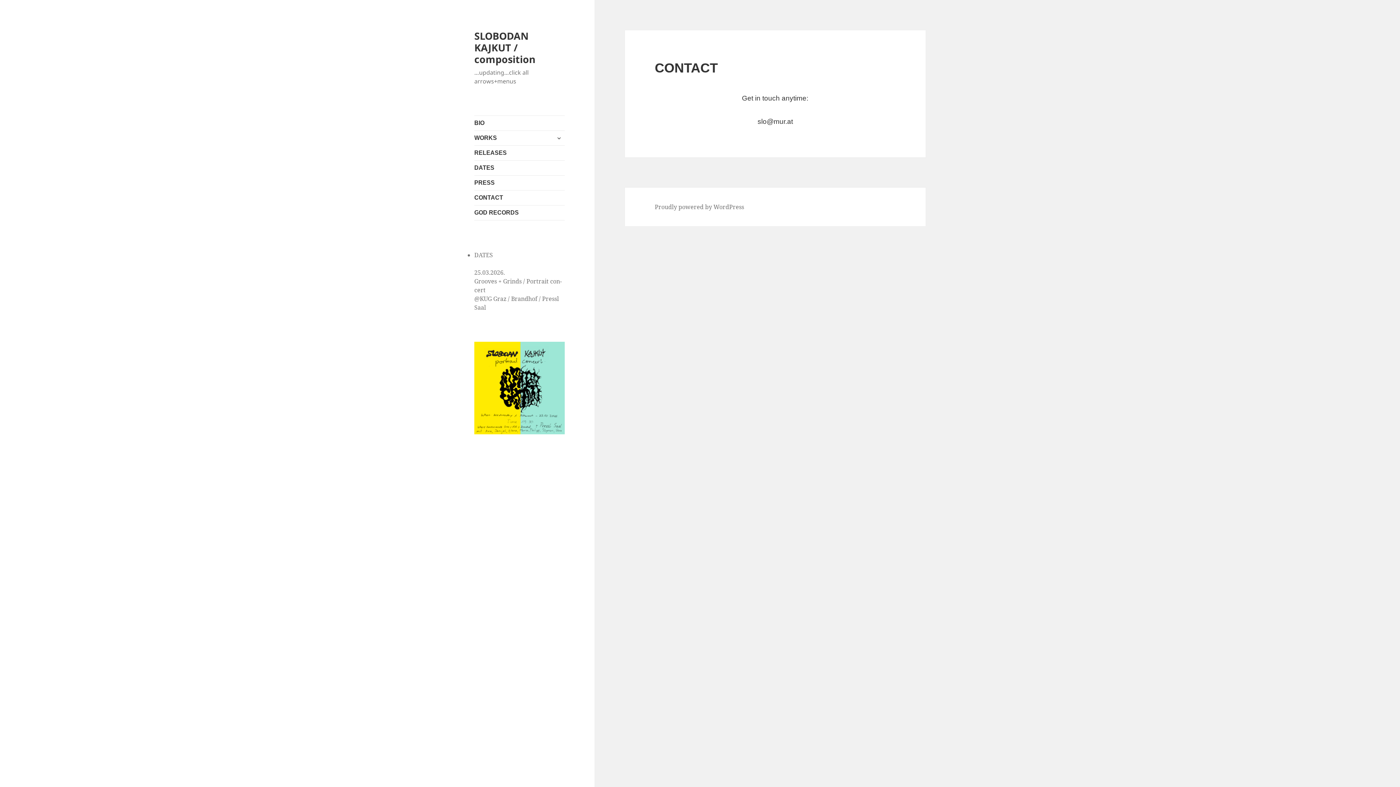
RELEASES (490, 153)
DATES (484, 168)
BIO (479, 123)
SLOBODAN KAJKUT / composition (505, 47)
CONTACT (488, 198)
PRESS (484, 183)
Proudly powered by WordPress (699, 207)
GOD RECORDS (496, 213)
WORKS (485, 138)
